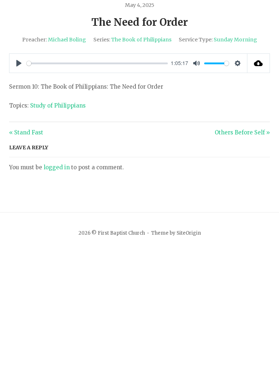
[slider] (97, 63)
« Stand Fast (26, 132)
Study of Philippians (58, 105)
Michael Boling (67, 39)
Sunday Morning (235, 39)
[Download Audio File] (258, 63)
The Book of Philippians (141, 39)
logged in (57, 167)
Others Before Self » (242, 132)
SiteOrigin (189, 233)
